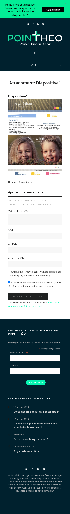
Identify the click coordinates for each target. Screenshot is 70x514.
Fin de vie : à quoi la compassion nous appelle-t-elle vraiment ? (35, 425)
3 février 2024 (20, 434)
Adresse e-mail (19, 352)
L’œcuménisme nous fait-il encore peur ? (37, 411)
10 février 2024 (21, 419)
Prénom (15, 365)
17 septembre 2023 (23, 446)
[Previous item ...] (21, 137)
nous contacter (46, 490)
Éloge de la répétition (26, 451)
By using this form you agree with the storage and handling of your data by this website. (35, 273)
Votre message (19, 210)
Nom (11, 229)
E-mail (12, 243)
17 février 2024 (21, 407)
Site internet (17, 257)
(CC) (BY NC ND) (30, 475)
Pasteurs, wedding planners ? (30, 439)
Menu (35, 65)
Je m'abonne (35, 382)
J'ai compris (53, 9)
